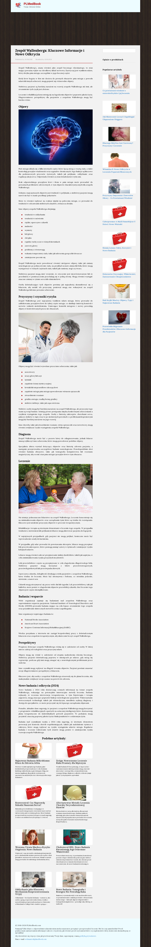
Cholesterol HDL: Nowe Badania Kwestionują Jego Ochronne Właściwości (73, 849)
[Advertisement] (75, 28)
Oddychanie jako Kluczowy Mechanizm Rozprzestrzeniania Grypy (32, 891)
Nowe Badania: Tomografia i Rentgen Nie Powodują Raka (71, 890)
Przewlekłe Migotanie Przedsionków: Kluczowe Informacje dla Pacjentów (119, 329)
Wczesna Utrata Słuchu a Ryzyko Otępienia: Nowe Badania (32, 848)
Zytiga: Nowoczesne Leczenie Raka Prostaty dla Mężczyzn (71, 761)
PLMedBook (32, 4)
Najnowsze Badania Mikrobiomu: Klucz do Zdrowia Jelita (32, 761)
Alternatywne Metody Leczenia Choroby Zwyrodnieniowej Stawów (73, 805)
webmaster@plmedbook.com (35, 939)
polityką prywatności (88, 936)
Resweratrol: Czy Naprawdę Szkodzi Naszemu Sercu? (30, 803)
